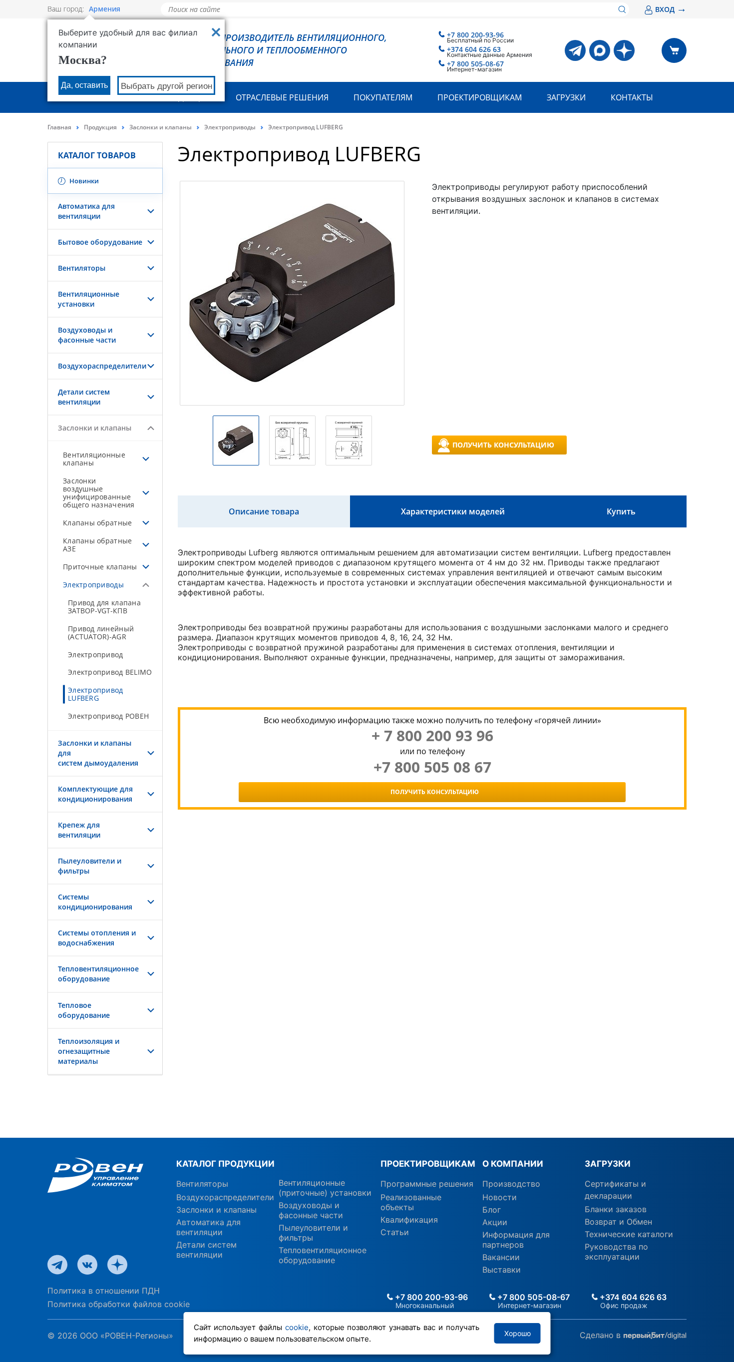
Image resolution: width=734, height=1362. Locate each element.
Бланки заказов (616, 1209)
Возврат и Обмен (618, 1222)
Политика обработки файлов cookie (118, 1304)
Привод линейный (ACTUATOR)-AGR (101, 632)
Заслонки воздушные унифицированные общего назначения (99, 492)
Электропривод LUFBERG (95, 694)
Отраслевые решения (282, 97)
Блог (491, 1210)
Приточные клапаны (100, 566)
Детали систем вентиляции (84, 397)
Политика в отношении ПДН (103, 1291)
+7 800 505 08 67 (432, 767)
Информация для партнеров (516, 1240)
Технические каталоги (629, 1234)
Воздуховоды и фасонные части (87, 335)
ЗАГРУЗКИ (608, 1164)
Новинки (83, 180)
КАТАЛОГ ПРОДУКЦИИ (225, 1164)
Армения (104, 8)
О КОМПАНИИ (512, 1164)
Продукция (100, 127)
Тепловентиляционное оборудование (98, 973)
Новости (499, 1197)
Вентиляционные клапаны (94, 458)
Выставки (501, 1270)
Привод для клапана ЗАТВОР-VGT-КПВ (104, 606)
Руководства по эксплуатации (616, 1252)
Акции (494, 1222)
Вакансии (501, 1257)
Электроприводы (230, 127)
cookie (297, 1327)
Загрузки (566, 97)
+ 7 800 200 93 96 (432, 735)
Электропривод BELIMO (110, 672)
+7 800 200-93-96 (475, 34)
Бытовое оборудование (100, 242)
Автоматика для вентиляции (86, 211)
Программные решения (426, 1184)
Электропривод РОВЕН (108, 716)
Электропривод (95, 654)
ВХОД (671, 9)
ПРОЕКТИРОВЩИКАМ (427, 1164)
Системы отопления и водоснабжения (97, 937)
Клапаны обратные (97, 522)
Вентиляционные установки (88, 299)
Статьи (394, 1232)
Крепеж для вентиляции (79, 830)
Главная (59, 127)
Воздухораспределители (102, 366)
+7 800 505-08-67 (475, 63)
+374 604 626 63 (474, 49)
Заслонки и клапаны (160, 127)
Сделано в (601, 1335)
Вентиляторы (81, 268)
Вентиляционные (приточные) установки (325, 1188)
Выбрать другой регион (166, 86)
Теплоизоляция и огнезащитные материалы (88, 1051)
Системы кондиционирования (95, 901)
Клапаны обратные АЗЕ (97, 544)
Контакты (632, 97)
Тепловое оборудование (84, 1010)
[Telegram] (575, 50)
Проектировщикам (479, 97)
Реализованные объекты (410, 1202)
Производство (511, 1184)
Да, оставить (84, 85)
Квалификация (409, 1220)
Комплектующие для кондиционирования (95, 794)
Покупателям (383, 97)
